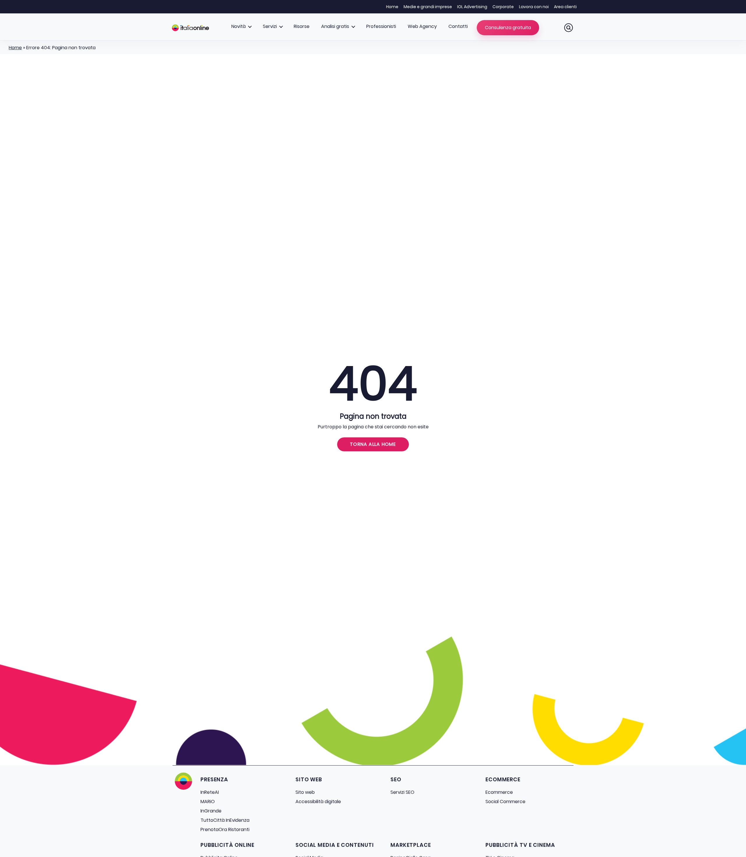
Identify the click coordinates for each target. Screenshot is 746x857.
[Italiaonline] (190, 27)
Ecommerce (499, 792)
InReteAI (209, 792)
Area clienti (565, 7)
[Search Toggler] (568, 27)
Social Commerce (505, 801)
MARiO (207, 801)
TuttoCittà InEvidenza (224, 820)
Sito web (305, 792)
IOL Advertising (472, 7)
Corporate (503, 7)
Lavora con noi (534, 7)
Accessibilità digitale (318, 801)
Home (392, 7)
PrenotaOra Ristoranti (224, 829)
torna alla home (373, 444)
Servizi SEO (402, 792)
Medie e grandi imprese (428, 7)
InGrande (210, 810)
